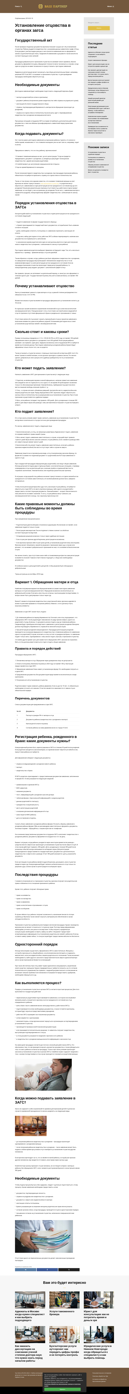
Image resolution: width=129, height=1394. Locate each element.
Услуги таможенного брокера (97, 60)
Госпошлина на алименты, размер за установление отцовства (96, 159)
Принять (62, 1389)
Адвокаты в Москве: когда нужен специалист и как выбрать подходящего (99, 54)
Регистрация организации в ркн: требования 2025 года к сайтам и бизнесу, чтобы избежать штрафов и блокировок (99, 109)
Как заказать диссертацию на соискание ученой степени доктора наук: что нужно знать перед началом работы (98, 73)
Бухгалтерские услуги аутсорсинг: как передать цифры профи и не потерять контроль (99, 82)
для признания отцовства (50, 183)
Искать (99, 28)
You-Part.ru (18, 1373)
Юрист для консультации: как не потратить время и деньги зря (98, 65)
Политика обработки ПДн (100, 1376)
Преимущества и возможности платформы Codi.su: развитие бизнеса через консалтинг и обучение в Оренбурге (98, 130)
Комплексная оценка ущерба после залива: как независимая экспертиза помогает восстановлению (98, 119)
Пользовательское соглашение (101, 1373)
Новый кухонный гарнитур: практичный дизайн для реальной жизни (96, 100)
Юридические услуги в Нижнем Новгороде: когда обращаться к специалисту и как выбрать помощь (98, 91)
